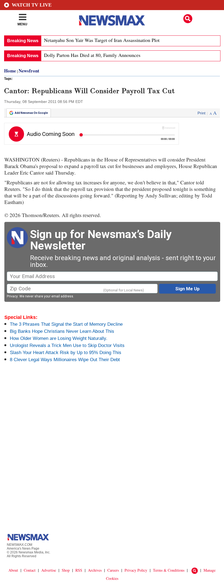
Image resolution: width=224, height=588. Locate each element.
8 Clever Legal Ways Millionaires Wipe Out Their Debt (65, 359)
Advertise (48, 570)
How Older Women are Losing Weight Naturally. (58, 338)
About (13, 570)
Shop (66, 570)
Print (201, 113)
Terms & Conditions (168, 570)
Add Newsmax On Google (31, 112)
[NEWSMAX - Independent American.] (112, 20)
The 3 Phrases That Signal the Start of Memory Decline (66, 324)
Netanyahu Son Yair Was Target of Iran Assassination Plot (102, 40)
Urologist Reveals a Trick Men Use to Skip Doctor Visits (67, 345)
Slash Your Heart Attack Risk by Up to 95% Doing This (65, 352)
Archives (95, 570)
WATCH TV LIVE (32, 5)
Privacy (12, 296)
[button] (187, 18)
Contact (30, 570)
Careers (113, 570)
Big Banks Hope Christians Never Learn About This (62, 331)
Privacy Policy (136, 570)
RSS (78, 570)
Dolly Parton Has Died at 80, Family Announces (92, 55)
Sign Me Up (187, 288)
